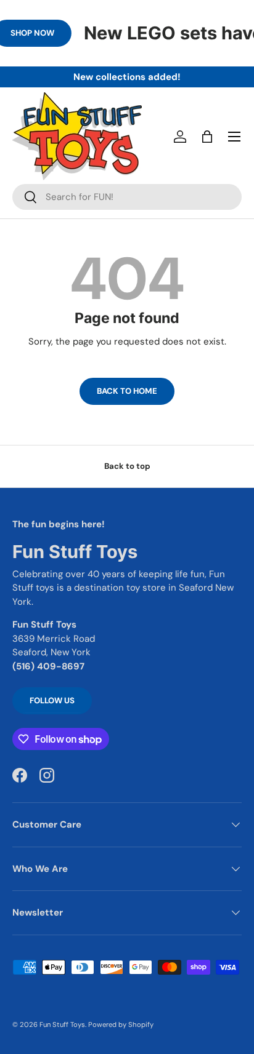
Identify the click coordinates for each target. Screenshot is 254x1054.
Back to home (127, 391)
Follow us (52, 700)
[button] (207, 136)
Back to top (127, 466)
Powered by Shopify (121, 1024)
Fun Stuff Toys (62, 1024)
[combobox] (127, 197)
